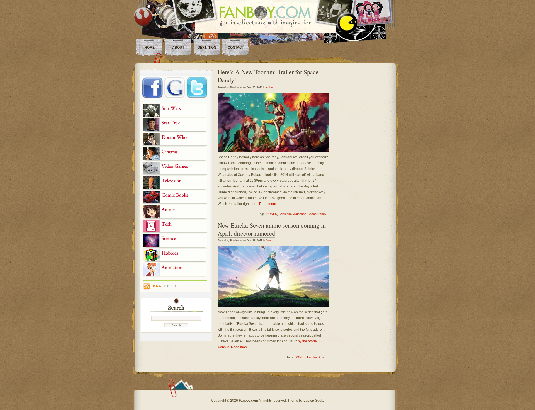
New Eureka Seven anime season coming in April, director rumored (272, 229)
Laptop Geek (313, 400)
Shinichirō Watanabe (292, 214)
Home (150, 48)
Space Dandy (317, 214)
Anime (269, 87)
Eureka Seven (316, 357)
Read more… (269, 204)
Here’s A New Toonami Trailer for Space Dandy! (268, 76)
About (178, 48)
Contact (236, 48)
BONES (271, 214)
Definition (207, 48)
